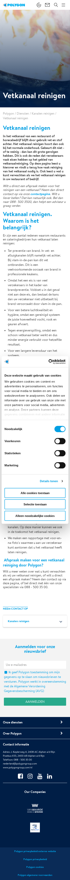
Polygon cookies (35, 867)
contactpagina (40, 194)
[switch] (60, 444)
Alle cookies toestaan (35, 492)
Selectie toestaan (35, 504)
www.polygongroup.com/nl (17, 767)
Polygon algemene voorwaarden (35, 875)
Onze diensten (13, 722)
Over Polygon (12, 733)
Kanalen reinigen (43, 113)
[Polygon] (14, 5)
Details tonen (49, 481)
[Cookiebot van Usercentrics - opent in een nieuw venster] (49, 361)
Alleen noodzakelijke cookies (35, 515)
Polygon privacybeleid (35, 859)
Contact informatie (16, 744)
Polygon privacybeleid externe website (35, 851)
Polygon (8, 113)
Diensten (23, 113)
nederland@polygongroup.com (20, 763)
